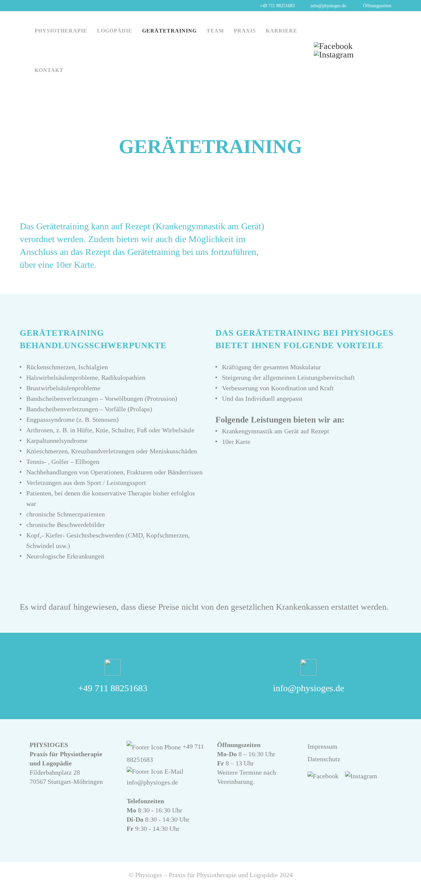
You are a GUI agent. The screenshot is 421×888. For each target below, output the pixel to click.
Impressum (322, 746)
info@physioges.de (308, 688)
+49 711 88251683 (112, 688)
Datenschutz (324, 759)
